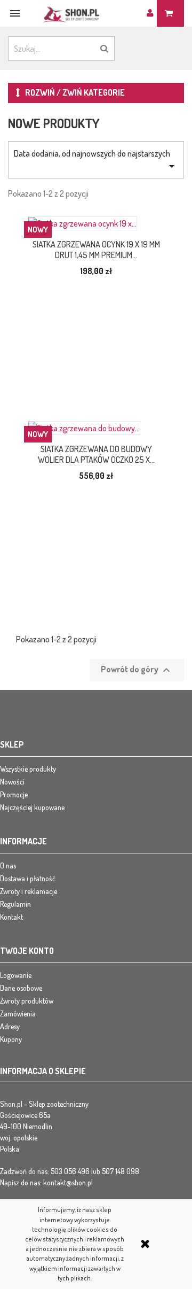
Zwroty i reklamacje (28, 891)
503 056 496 (70, 1171)
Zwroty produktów (26, 1000)
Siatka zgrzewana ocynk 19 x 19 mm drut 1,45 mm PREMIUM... (96, 249)
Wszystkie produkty (28, 768)
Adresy (10, 1026)
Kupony (11, 1039)
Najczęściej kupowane (32, 807)
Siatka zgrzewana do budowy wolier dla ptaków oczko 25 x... (96, 454)
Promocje (14, 794)
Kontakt (11, 916)
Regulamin (15, 903)
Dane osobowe (21, 987)
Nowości (12, 781)
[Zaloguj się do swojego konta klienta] (152, 12)
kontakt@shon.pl (68, 1182)
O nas (8, 865)
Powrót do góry (137, 670)
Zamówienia (18, 1013)
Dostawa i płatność (27, 878)
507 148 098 (120, 1171)
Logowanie (15, 975)
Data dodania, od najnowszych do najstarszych (96, 160)
